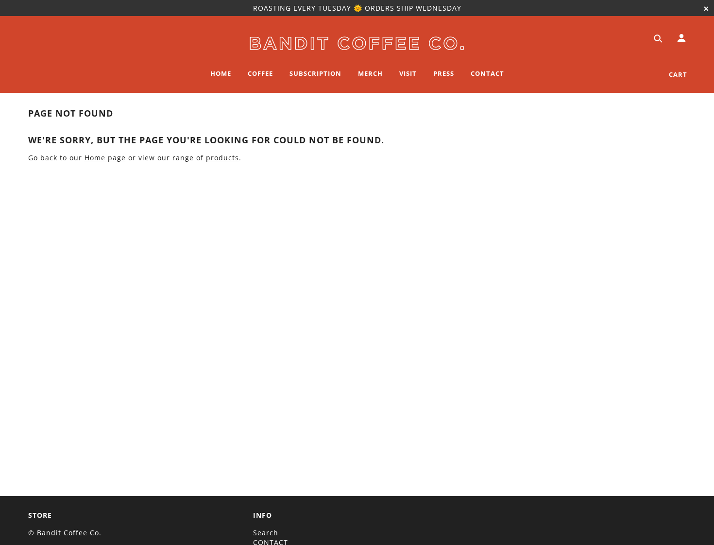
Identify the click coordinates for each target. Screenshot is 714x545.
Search (265, 532)
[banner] (357, 41)
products (222, 157)
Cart (678, 74)
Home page (105, 157)
